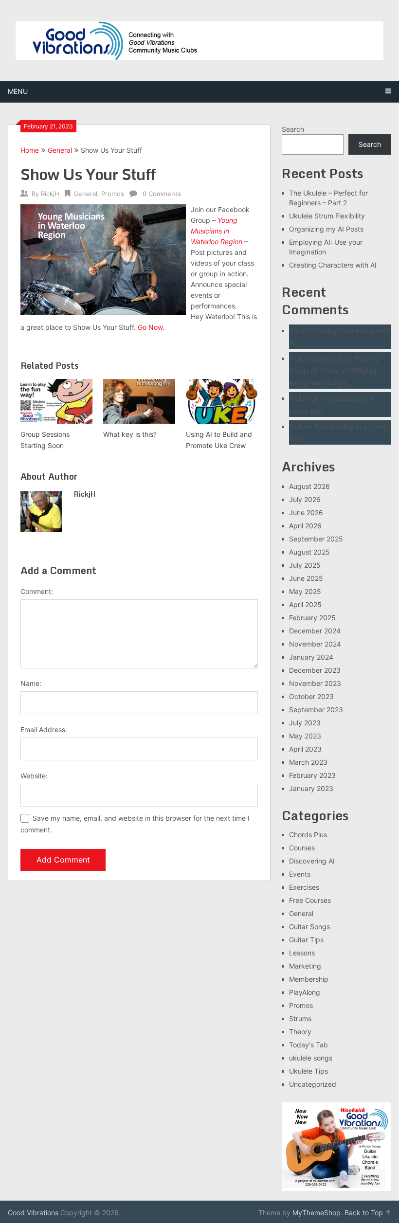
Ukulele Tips (308, 1071)
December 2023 (315, 670)
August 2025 (309, 552)
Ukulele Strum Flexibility (327, 216)
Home (29, 150)
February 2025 (312, 617)
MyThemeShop (316, 1212)
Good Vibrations (33, 1212)
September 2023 (316, 709)
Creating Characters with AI (333, 265)
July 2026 (305, 499)
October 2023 (311, 696)
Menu (18, 91)
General (60, 150)
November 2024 (315, 644)
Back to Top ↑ (368, 1212)
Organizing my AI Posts (326, 229)
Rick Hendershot (315, 358)
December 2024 (315, 631)
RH (293, 330)
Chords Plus (308, 834)
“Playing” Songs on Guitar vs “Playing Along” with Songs (335, 370)
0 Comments (162, 194)
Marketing (305, 966)
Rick (296, 426)
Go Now (150, 327)
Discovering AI (312, 861)
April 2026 (305, 526)
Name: (30, 683)
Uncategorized (312, 1084)
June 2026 (306, 512)
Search (293, 129)
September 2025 (316, 539)
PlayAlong (304, 992)
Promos (112, 194)
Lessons (302, 953)
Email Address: (43, 729)
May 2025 (305, 591)
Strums (300, 1018)
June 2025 (306, 578)
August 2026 (309, 486)
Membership (308, 979)
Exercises (304, 887)
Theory (300, 1031)
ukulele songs (310, 1058)
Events (299, 874)
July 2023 (305, 723)
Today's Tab (308, 1045)
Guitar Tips (306, 939)
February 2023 (312, 775)
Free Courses (310, 900)
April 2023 (305, 749)
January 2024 (311, 657)
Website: (34, 776)
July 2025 (305, 565)
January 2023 (311, 788)
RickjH (50, 194)
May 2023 (305, 736)
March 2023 (308, 762)
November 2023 (315, 683)
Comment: (36, 591)
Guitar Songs (309, 926)
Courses (302, 848)
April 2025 (305, 604)
